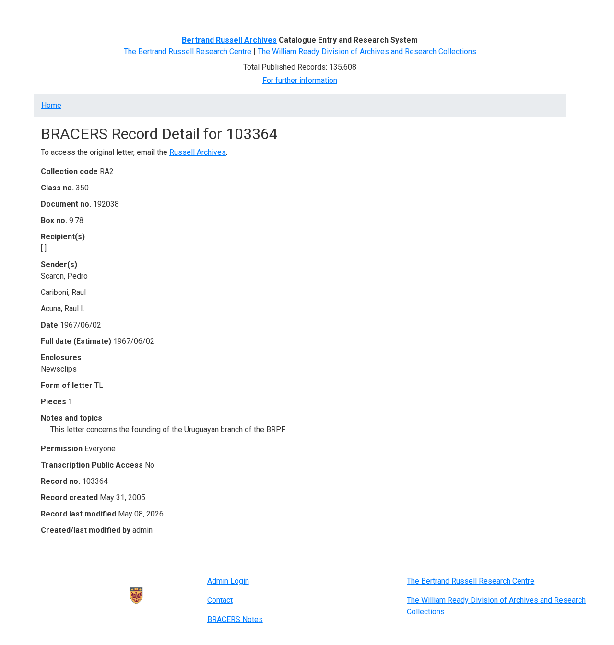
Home (55, 13)
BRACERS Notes (235, 619)
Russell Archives (197, 152)
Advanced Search (200, 13)
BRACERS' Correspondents (117, 13)
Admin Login (228, 581)
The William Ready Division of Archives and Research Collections (367, 51)
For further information (299, 80)
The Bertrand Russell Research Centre (187, 51)
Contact (220, 600)
